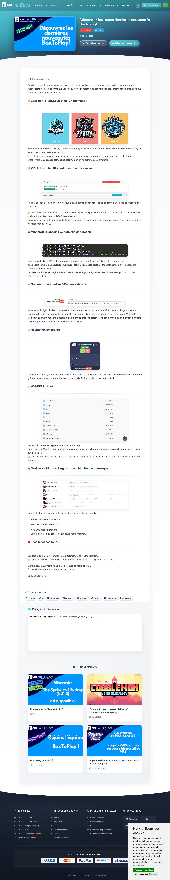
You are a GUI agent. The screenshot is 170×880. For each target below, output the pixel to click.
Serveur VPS (23, 830)
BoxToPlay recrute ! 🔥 (42, 760)
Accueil (38, 5)
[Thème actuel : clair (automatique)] (138, 5)
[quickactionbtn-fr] (85, 356)
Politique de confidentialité (101, 834)
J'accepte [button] (138, 870)
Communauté (92, 5)
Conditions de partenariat (100, 830)
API (81, 5)
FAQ (55, 826)
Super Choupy (27, 838)
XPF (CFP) (126, 5)
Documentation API (61, 830)
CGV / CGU (94, 826)
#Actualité (99, 30)
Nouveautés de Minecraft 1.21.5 (46, 709)
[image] (85, 128)
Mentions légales (97, 822)
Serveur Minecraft (25, 818)
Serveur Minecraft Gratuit (28, 822)
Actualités (68, 5)
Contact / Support (61, 838)
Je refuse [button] (149, 870)
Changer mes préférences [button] (145, 874)
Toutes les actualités (95, 43)
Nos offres (51, 5)
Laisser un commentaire (126, 43)
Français (111, 5)
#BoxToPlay (86, 30)
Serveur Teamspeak (29, 834)
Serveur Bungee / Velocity (28, 826)
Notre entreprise (97, 818)
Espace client (152, 5)
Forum (56, 834)
